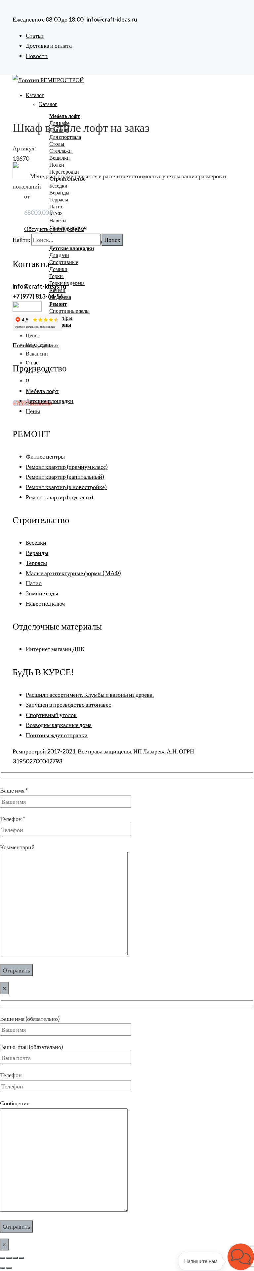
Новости (37, 55)
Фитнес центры (45, 456)
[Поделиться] (15, 1258)
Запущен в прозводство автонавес (68, 704)
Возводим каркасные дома (59, 724)
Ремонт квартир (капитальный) (65, 476)
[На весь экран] (9, 1258)
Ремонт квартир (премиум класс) (67, 466)
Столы (57, 143)
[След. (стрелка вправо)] (9, 1268)
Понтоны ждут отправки (57, 735)
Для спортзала (65, 137)
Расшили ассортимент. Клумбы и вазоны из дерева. (90, 694)
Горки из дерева (67, 283)
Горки (56, 276)
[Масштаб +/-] (2, 1258)
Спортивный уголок (51, 714)
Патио (56, 206)
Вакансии (37, 353)
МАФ (55, 213)
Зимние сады (42, 593)
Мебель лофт (42, 390)
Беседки (58, 185)
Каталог (35, 95)
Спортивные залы (69, 310)
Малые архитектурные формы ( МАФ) (73, 573)
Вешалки (59, 157)
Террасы (58, 199)
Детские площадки (49, 400)
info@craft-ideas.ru (112, 19)
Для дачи (59, 255)
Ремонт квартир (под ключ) (59, 497)
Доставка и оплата (49, 45)
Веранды (59, 192)
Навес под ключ (45, 603)
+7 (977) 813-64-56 (38, 296)
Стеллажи (61, 150)
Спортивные (63, 262)
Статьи (35, 35)
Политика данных (36, 345)
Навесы (57, 220)
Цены (32, 335)
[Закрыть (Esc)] (21, 1258)
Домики (58, 269)
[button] (241, 1256)
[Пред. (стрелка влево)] (2, 1268)
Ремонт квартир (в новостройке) (66, 486)
